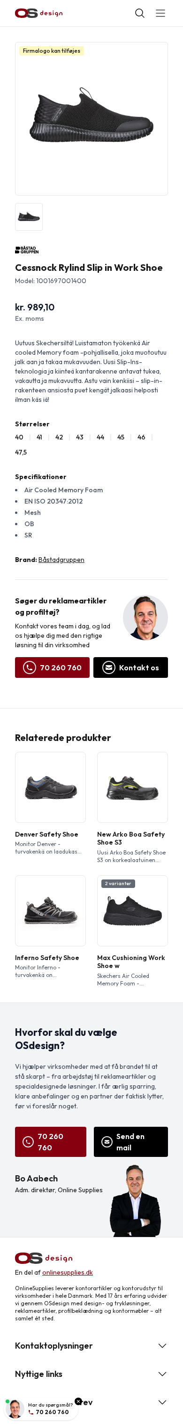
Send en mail (130, 1141)
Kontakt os (139, 667)
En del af (54, 1272)
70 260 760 (61, 667)
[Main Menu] (160, 13)
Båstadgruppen (61, 559)
